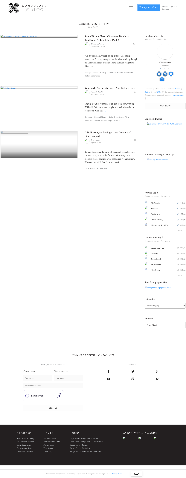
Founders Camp (49, 438)
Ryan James (95, 140)
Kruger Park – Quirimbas (80, 448)
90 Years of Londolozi (25, 441)
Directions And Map (25, 451)
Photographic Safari (24, 448)
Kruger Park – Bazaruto (79, 445)
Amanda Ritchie (97, 91)
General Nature (100, 117)
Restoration (102, 168)
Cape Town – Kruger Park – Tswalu (84, 438)
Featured (88, 117)
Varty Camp (48, 448)
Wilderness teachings (103, 120)
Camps (88, 72)
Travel (127, 117)
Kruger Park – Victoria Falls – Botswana (85, 451)
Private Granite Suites (51, 441)
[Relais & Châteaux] (161, 438)
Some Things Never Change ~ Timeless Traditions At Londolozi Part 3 (107, 38)
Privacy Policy (117, 473)
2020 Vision (90, 168)
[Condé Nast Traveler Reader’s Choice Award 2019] (130, 438)
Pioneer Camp (48, 445)
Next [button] (183, 65)
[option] (165, 64)
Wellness (89, 120)
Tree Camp (47, 451)
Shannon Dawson (97, 43)
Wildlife (117, 120)
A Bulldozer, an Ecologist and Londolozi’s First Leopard (108, 134)
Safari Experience (92, 75)
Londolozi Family (115, 72)
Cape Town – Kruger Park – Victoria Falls (86, 441)
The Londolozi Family (25, 438)
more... (181, 230)
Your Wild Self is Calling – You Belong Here (110, 88)
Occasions (128, 72)
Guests (95, 72)
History (103, 72)
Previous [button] (147, 65)
